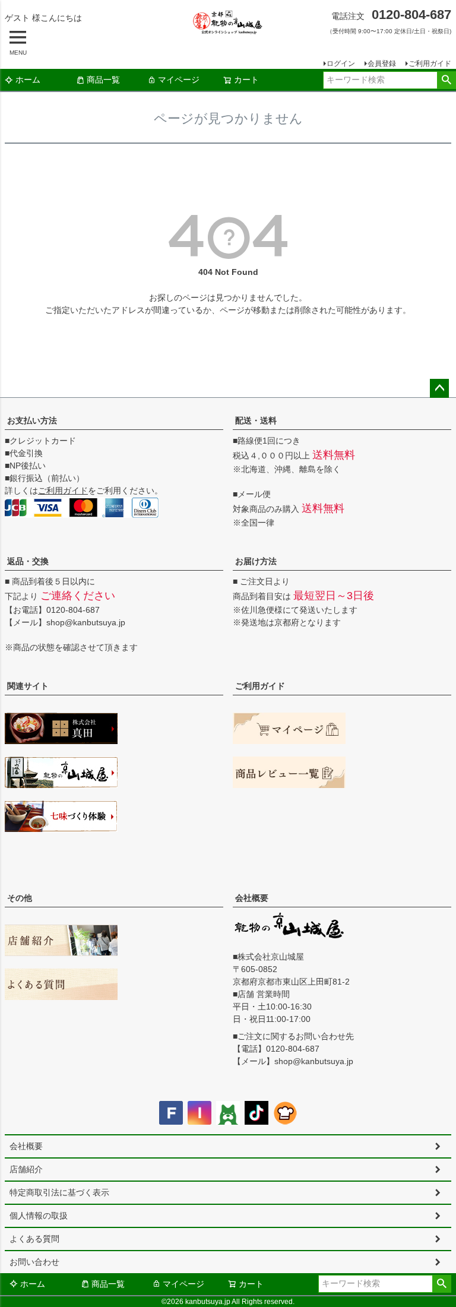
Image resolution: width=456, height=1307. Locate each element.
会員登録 (382, 63)
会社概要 (251, 898)
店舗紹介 (26, 1169)
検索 (446, 80)
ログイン (341, 63)
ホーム (27, 79)
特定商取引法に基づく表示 (59, 1192)
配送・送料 (256, 420)
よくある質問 (34, 1238)
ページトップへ (439, 388)
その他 (19, 898)
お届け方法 (256, 561)
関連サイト (28, 686)
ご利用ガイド (429, 63)
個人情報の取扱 (39, 1215)
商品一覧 (103, 79)
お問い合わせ (34, 1262)
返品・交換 (28, 561)
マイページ (179, 79)
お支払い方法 (32, 420)
